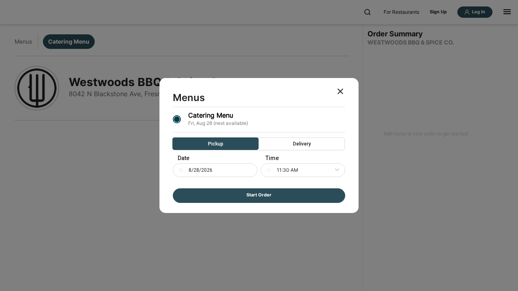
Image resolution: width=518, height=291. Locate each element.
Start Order (259, 195)
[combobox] (311, 170)
